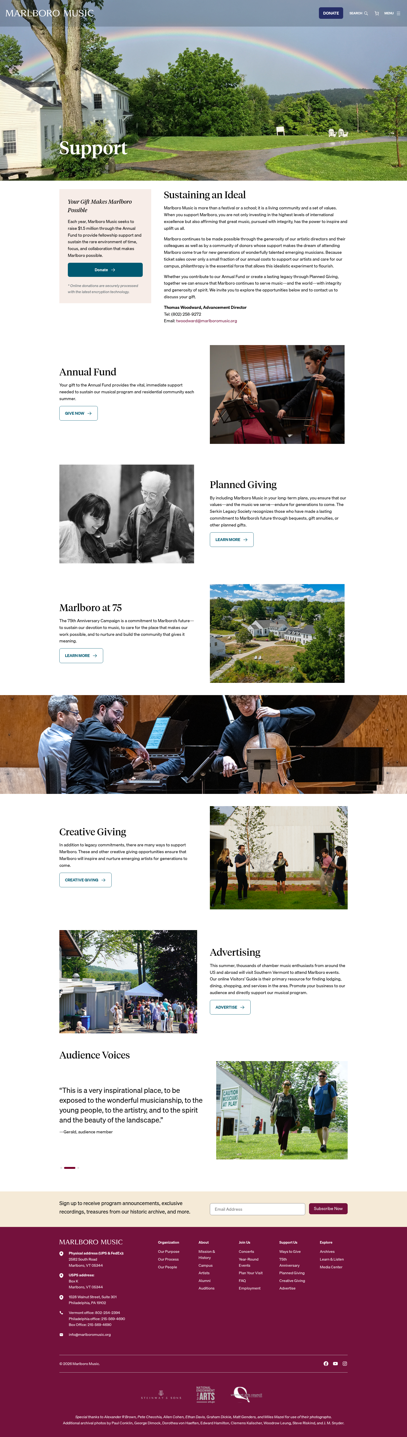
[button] (61, 1168)
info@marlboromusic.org (90, 1334)
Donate (331, 13)
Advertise (226, 1007)
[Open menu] (398, 13)
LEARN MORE (228, 539)
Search (356, 13)
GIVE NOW (74, 413)
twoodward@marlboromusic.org (206, 320)
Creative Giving (81, 880)
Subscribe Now (328, 1208)
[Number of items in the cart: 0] (376, 13)
